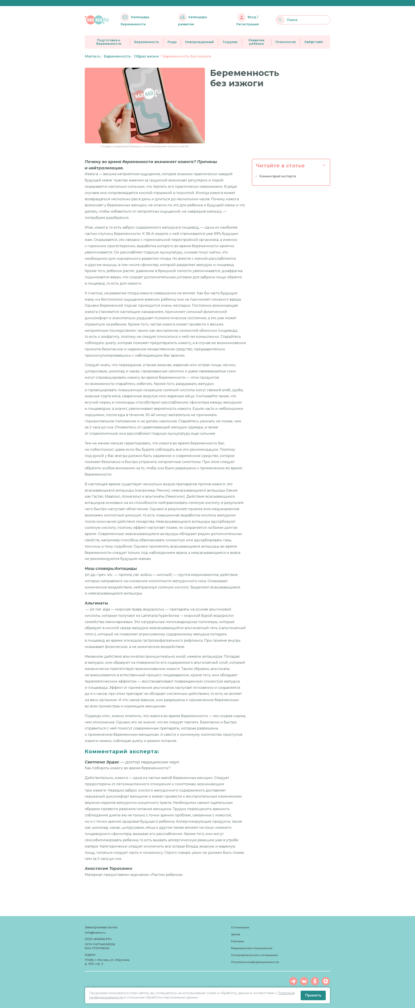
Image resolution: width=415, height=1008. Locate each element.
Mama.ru (92, 56)
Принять (313, 995)
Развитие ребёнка (257, 42)
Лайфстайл (313, 42)
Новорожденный (199, 42)
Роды (172, 42)
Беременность (146, 42)
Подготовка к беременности (108, 42)
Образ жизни (146, 56)
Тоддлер (230, 42)
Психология (285, 42)
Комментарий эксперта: (277, 176)
